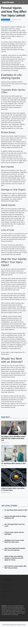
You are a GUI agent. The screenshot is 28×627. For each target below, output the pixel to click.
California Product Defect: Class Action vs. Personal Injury (13, 489)
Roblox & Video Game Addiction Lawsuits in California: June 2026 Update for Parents (13, 558)
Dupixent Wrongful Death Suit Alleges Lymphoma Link (15, 517)
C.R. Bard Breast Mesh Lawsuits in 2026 (13, 463)
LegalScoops (8, 2)
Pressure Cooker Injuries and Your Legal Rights (14, 533)
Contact (4, 598)
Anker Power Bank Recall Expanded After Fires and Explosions (14, 549)
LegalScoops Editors (8, 21)
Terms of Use (5, 597)
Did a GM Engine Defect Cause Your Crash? (14, 525)
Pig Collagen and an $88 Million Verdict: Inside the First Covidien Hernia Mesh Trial (13, 438)
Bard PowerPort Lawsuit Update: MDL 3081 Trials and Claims (15, 567)
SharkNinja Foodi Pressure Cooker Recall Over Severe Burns (14, 541)
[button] (19, 2)
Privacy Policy (6, 595)
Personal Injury (5, 19)
